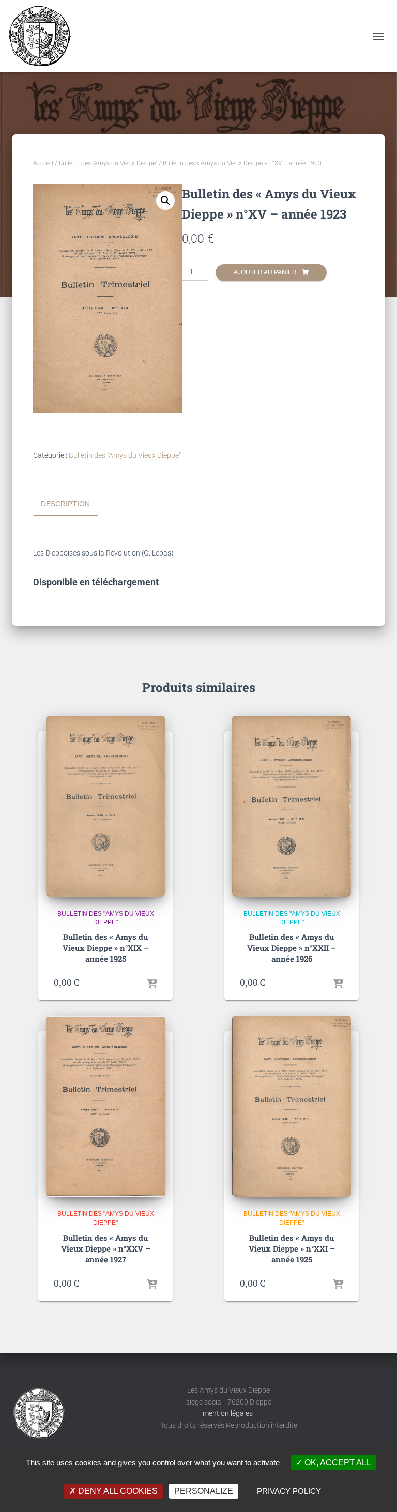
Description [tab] (65, 504)
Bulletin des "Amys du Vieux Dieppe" (108, 163)
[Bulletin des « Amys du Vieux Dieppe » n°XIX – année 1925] (105, 806)
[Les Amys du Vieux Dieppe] (43, 36)
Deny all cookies (117, 1491)
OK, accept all (336, 1462)
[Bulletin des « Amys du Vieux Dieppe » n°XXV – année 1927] (105, 1106)
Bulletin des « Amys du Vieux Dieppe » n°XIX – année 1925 (106, 948)
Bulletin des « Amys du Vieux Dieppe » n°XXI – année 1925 (292, 1248)
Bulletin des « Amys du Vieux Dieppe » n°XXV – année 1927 (105, 1248)
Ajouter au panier (265, 272)
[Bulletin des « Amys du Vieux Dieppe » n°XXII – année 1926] (291, 806)
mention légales (228, 1413)
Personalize (203, 1491)
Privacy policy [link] (289, 1491)
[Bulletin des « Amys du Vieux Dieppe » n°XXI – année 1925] (291, 1106)
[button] (165, 200)
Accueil (43, 163)
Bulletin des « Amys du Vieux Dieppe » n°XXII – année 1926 (291, 948)
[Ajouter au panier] (152, 982)
